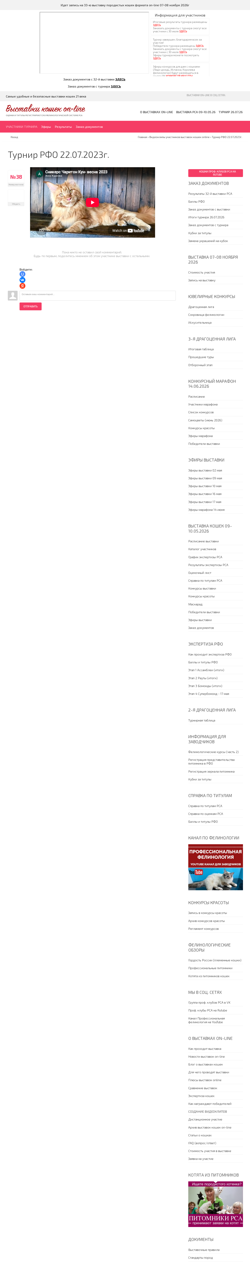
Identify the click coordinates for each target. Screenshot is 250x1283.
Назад (14, 137)
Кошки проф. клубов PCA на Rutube (217, 173)
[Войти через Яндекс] (22, 286)
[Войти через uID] (22, 274)
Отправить (30, 306)
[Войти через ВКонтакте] (22, 280)
